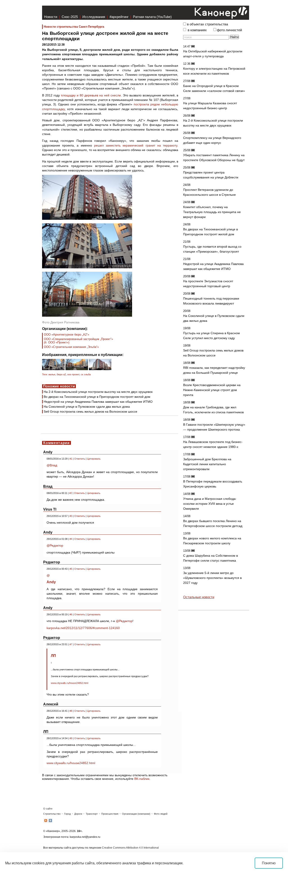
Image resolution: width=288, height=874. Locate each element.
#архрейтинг (119, 17)
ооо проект (73, 374)
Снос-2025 (70, 17)
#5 (71, 568)
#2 (70, 493)
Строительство (52, 813)
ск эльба (86, 374)
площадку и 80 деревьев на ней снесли (91, 95)
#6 (71, 614)
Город (67, 813)
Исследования (93, 17)
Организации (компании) (136, 813)
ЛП (53, 656)
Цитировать (94, 458)
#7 (71, 644)
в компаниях (197, 30)
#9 (71, 738)
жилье (51, 374)
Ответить (79, 458)
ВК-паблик (141, 779)
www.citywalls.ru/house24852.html (69, 683)
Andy (51, 582)
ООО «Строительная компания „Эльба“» (71, 347)
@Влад (52, 465)
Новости (50, 17)
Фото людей (160, 813)
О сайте (47, 808)
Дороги (78, 813)
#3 (71, 516)
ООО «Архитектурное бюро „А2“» (66, 334)
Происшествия (109, 813)
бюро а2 (61, 374)
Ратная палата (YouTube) (152, 17)
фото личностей (229, 30)
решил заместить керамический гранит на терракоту (135, 145)
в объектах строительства (207, 24)
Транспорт (92, 813)
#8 (71, 710)
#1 (71, 458)
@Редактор (55, 545)
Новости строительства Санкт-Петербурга (74, 26)
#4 (71, 539)
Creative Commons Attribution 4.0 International (130, 847)
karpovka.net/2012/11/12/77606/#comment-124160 (83, 628)
